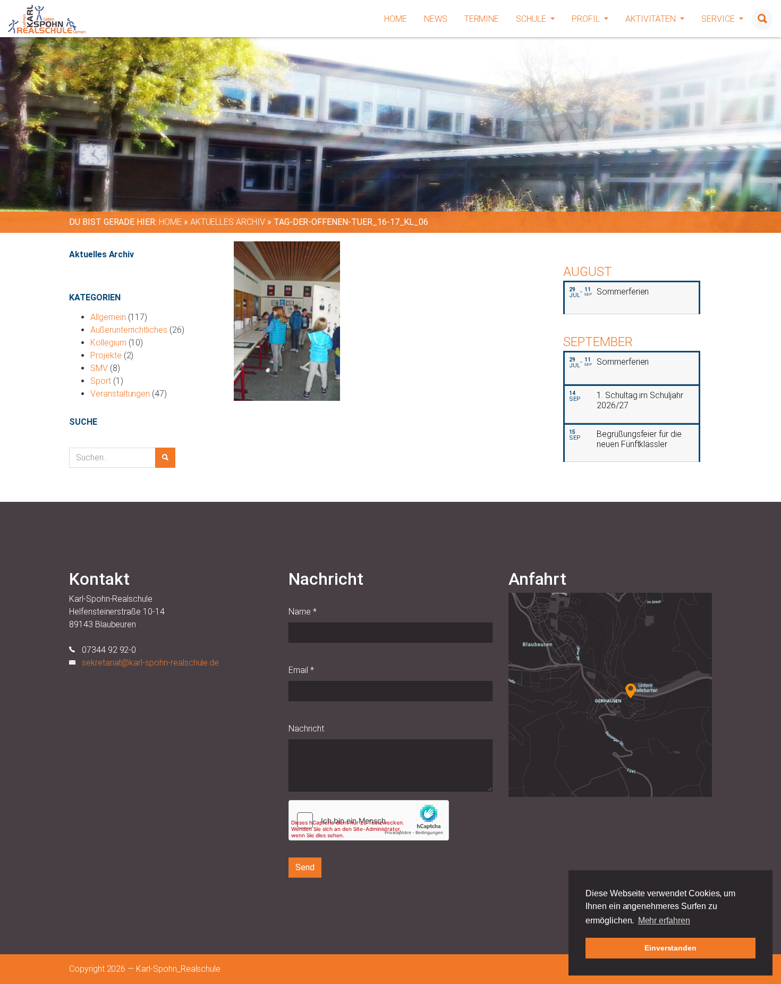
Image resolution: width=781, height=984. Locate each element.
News (435, 19)
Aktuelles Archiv (227, 222)
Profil (587, 19)
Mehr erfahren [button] (664, 920)
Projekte (106, 355)
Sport (100, 381)
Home (395, 19)
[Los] (165, 458)
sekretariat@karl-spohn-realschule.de (150, 663)
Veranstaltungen (120, 394)
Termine (481, 19)
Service (719, 19)
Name (302, 612)
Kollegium (108, 343)
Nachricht (306, 729)
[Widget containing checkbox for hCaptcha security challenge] (368, 820)
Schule (532, 19)
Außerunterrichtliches (128, 330)
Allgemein (108, 317)
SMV (99, 368)
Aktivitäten (651, 19)
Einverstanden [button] (670, 948)
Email (301, 670)
